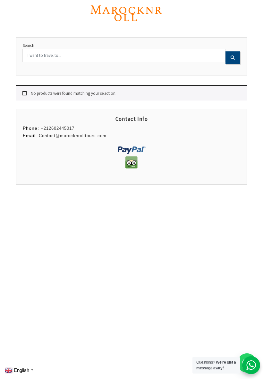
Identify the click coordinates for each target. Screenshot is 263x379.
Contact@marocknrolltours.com (72, 135)
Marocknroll (126, 14)
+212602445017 (57, 128)
